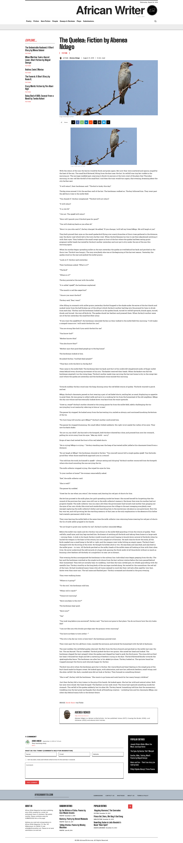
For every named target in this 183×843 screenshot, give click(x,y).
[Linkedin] (86, 122)
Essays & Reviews (99, 828)
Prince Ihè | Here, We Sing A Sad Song (108, 816)
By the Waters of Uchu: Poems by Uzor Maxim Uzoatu (72, 811)
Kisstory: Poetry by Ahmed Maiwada (73, 819)
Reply (33, 745)
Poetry (61, 815)
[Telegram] (104, 122)
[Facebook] (77, 122)
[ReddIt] (91, 122)
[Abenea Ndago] (61, 58)
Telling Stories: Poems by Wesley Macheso (72, 826)
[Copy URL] (108, 122)
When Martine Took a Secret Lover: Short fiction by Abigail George (37, 60)
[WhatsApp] (82, 122)
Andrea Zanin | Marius (34, 69)
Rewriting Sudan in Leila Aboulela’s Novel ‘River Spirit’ (107, 823)
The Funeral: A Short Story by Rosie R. (37, 78)
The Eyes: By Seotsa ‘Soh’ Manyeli (142, 751)
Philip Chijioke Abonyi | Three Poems (142, 769)
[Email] (95, 122)
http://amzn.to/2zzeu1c (82, 715)
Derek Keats (70, 703)
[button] (155, 21)
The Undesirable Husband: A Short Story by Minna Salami (39, 49)
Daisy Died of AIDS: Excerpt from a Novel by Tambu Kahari (39, 97)
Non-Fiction (98, 819)
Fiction (28, 53)
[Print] (99, 122)
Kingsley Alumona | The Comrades (107, 810)
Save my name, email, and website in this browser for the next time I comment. (51, 759)
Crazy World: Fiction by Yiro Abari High (39, 87)
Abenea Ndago (74, 58)
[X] (73, 122)
